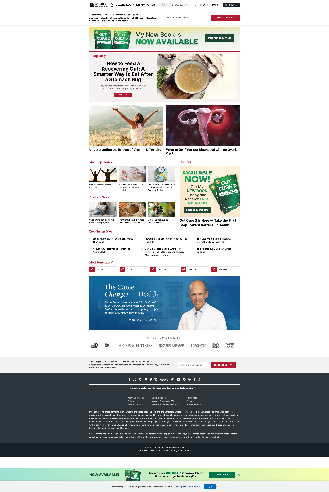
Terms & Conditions (152, 447)
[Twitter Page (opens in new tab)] (139, 379)
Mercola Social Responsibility (165, 404)
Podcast (190, 401)
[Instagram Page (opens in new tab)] (134, 379)
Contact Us (133, 401)
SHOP (233, 4)
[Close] (239, 475)
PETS (153, 5)
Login (215, 4)
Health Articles (135, 404)
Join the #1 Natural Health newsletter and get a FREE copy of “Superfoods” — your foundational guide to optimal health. (125, 19)
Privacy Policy (176, 487)
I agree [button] (209, 487)
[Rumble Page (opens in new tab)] (189, 379)
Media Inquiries (159, 398)
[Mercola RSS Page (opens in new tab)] (199, 379)
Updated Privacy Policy (175, 447)
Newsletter (192, 398)
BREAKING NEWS (123, 5)
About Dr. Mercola (136, 398)
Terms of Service (193, 487)
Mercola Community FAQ (163, 401)
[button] (216, 487)
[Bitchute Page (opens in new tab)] (184, 379)
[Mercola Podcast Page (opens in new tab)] (195, 379)
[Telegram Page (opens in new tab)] (145, 379)
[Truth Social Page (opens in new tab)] (155, 379)
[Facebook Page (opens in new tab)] (129, 379)
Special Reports (194, 404)
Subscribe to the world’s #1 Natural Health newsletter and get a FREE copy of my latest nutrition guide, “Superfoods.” (129, 366)
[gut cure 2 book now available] (164, 38)
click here (138, 434)
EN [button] (203, 5)
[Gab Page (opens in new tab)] (151, 379)
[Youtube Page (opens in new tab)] (178, 379)
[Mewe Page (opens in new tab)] (164, 379)
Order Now (222, 474)
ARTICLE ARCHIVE (141, 5)
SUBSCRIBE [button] (226, 17)
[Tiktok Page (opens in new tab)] (172, 379)
